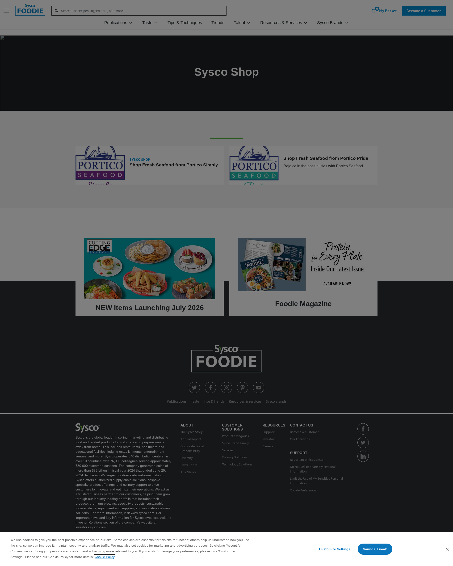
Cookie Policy (104, 557)
